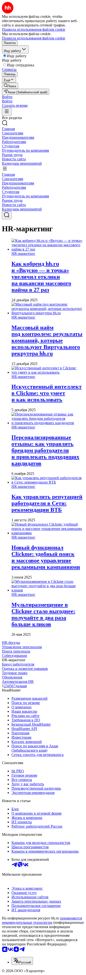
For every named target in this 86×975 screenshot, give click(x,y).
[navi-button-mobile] (6, 112)
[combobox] (22, 961)
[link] (10, 86)
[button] (7, 97)
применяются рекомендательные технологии (42, 920)
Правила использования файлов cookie (33, 38)
